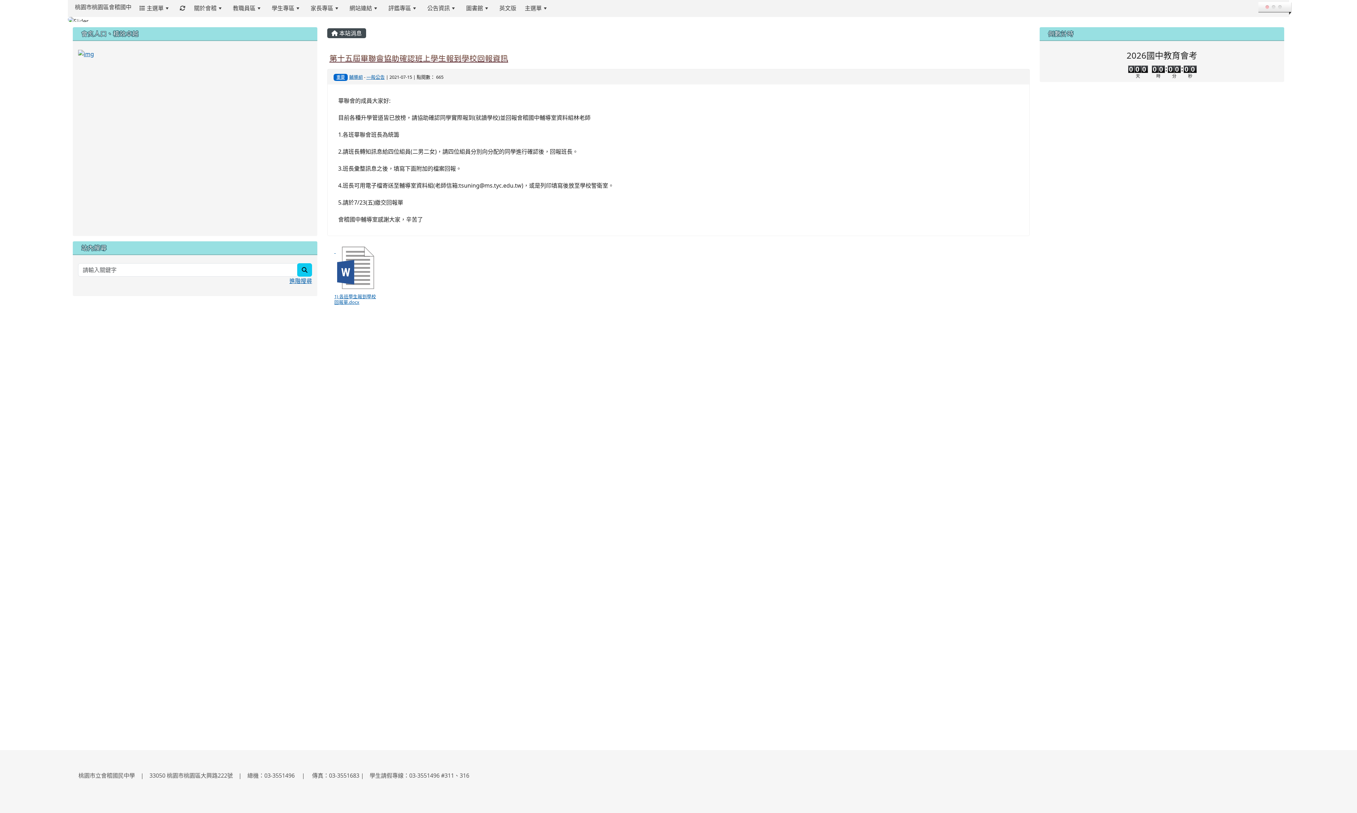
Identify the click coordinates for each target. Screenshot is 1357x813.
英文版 (507, 8)
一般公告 (375, 80)
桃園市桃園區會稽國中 (103, 7)
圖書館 (474, 8)
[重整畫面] (183, 8)
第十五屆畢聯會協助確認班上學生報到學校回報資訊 (418, 62)
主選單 (154, 8)
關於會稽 (205, 8)
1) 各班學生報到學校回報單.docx (355, 302)
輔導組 (356, 80)
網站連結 (360, 8)
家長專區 (322, 8)
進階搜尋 (300, 284)
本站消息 (350, 37)
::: (559, 8)
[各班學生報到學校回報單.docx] (355, 271)
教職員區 (244, 8)
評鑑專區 (399, 8)
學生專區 (283, 8)
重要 (340, 81)
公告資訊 (438, 8)
